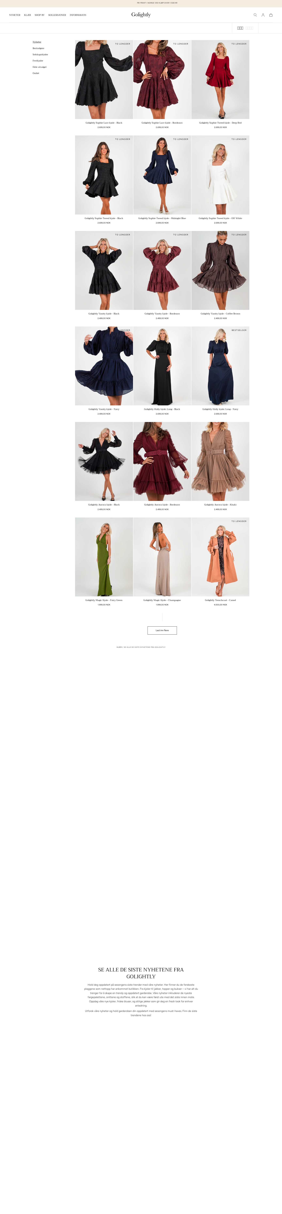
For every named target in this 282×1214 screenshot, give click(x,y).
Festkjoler (38, 60)
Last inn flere (162, 630)
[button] (255, 15)
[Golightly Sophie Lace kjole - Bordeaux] (162, 79)
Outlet (36, 73)
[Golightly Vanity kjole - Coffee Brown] (220, 270)
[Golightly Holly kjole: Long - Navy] (220, 365)
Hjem (119, 647)
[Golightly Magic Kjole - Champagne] (162, 557)
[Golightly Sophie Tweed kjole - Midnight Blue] (162, 174)
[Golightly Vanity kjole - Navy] (104, 365)
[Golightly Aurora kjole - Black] (104, 461)
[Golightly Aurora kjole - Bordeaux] (162, 461)
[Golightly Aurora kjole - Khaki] (220, 461)
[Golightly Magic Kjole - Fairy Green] (104, 557)
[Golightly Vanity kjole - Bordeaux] (162, 270)
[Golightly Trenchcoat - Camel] (220, 557)
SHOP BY (40, 15)
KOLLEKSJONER (57, 15)
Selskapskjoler (40, 54)
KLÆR (27, 15)
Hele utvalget (40, 67)
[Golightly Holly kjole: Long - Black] (162, 365)
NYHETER (14, 15)
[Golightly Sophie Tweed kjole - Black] (104, 174)
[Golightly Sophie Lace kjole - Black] (104, 79)
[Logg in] (263, 15)
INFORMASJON (78, 15)
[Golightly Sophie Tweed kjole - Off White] (220, 174)
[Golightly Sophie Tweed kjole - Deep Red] (220, 79)
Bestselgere (38, 48)
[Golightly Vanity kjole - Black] (104, 270)
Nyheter (37, 42)
